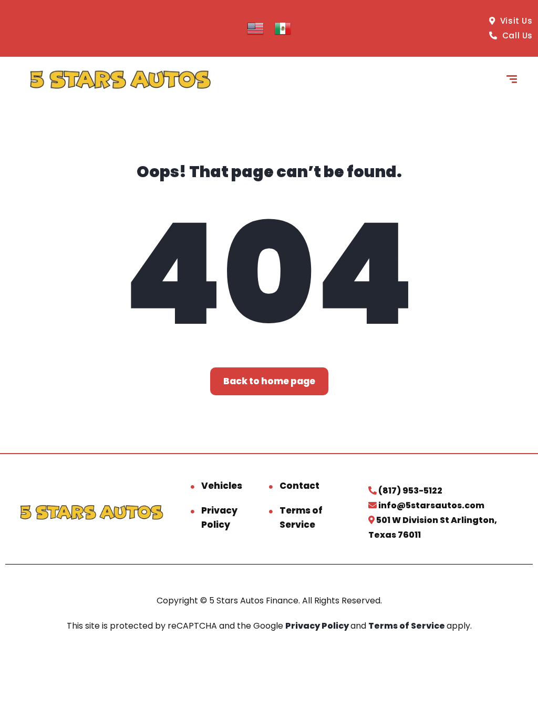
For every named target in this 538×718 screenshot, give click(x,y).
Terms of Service (301, 517)
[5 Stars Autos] (120, 80)
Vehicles (221, 485)
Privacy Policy (219, 517)
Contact (299, 485)
